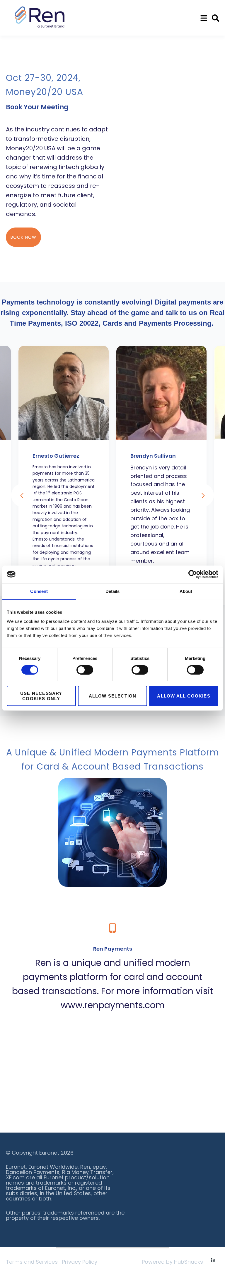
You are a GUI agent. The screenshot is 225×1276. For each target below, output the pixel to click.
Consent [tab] (39, 590)
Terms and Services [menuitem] (32, 1261)
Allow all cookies (183, 695)
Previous (23, 495)
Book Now (23, 237)
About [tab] (186, 590)
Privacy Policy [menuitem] (79, 1261)
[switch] (84, 670)
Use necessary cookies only (41, 696)
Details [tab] (112, 590)
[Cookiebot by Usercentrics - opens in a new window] (192, 574)
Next (202, 495)
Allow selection (113, 695)
